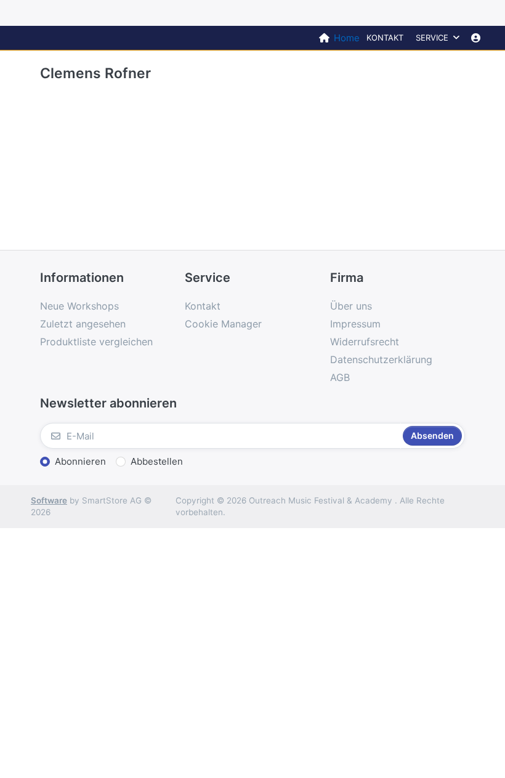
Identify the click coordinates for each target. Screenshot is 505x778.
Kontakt (384, 37)
